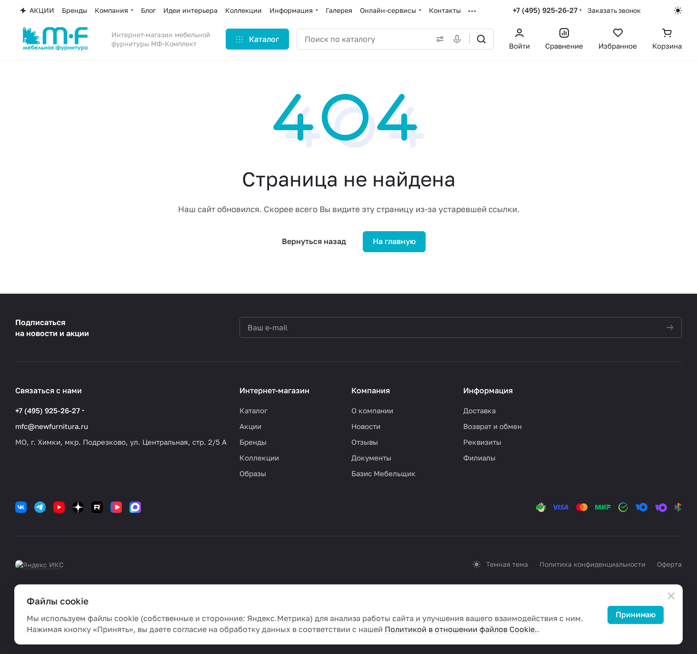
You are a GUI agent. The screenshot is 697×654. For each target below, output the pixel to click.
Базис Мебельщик (383, 473)
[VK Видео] (116, 507)
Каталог (253, 410)
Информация (488, 390)
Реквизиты (482, 442)
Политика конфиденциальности (592, 564)
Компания (370, 390)
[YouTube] (59, 507)
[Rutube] (97, 507)
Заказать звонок (614, 10)
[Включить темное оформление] (678, 10)
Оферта (669, 564)
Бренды (253, 442)
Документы (371, 457)
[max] (135, 507)
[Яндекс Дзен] (78, 507)
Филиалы (479, 457)
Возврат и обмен (492, 426)
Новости (365, 426)
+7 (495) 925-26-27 (545, 10)
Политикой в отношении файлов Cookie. (461, 629)
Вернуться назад (314, 241)
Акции (250, 426)
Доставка (479, 410)
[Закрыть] (671, 595)
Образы (252, 473)
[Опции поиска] (438, 39)
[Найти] (481, 39)
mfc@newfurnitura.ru (51, 426)
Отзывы (364, 442)
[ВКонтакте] (21, 507)
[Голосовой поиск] (458, 39)
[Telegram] (40, 507)
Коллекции (259, 457)
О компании (372, 410)
